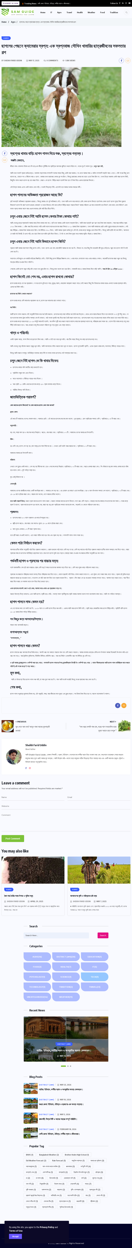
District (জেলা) (66, 957)
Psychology (37, 977)
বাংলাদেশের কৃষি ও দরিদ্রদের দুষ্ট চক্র (83, 895)
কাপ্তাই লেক (31, 1172)
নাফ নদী (30, 1184)
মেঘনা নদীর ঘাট (32, 1201)
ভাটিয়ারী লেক (56, 1195)
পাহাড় (88, 1184)
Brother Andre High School (77, 1155)
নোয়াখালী (74, 1184)
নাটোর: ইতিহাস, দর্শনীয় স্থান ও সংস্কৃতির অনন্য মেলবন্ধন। (64, 1050)
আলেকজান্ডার (31, 1166)
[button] (63, 1066)
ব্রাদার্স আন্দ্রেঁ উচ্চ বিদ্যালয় (35, 1195)
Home (42, 12)
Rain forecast (59, 1160)
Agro (59, 12)
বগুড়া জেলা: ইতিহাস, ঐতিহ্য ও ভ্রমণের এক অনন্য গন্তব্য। (61, 1104)
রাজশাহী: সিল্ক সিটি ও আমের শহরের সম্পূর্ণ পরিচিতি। (58, 1118)
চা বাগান (39, 1178)
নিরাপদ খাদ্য (59, 1184)
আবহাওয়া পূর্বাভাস (97, 1160)
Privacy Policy (47, 1227)
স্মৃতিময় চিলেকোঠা (66, 1207)
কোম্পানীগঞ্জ (48, 1172)
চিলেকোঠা (54, 1178)
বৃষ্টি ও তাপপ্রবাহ (77, 1189)
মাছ (88, 1195)
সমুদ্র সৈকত (31, 1207)
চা (28, 1178)
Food (102, 12)
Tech (95, 977)
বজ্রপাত (61, 1189)
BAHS (29, 1155)
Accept (15, 1236)
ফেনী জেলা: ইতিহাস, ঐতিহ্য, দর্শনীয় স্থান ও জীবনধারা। (54, 3)
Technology (37, 987)
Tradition (114, 12)
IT (51, 12)
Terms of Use (15, 1230)
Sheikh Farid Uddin (16, 901)
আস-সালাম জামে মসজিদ (51, 1166)
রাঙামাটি (80, 1201)
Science (65, 977)
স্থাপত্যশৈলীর (47, 1207)
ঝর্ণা (83, 1178)
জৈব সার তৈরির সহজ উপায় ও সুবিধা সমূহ (18, 895)
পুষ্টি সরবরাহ (31, 1189)
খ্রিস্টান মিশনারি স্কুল (81, 1172)
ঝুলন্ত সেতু (97, 1178)
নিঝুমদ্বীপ (44, 1184)
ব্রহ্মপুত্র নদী (94, 1189)
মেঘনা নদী (100, 1195)
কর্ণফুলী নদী (86, 1166)
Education (95, 957)
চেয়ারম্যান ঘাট (69, 1178)
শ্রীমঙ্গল (94, 1201)
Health (80, 12)
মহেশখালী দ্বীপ (74, 1195)
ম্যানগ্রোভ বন (65, 1201)
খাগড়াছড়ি (63, 1172)
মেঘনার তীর (48, 1201)
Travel (69, 12)
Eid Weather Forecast (36, 1160)
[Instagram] (31, 768)
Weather (91, 12)
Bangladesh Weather (49, 1155)
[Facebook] (26, 768)
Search (103, 935)
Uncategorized (37, 997)
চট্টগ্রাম (99, 1172)
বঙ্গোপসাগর (46, 1189)
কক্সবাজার (70, 1166)
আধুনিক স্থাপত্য (78, 1160)
